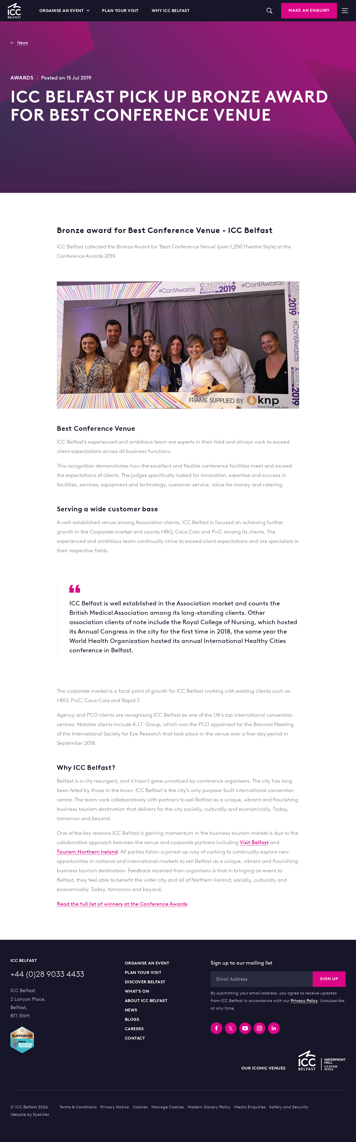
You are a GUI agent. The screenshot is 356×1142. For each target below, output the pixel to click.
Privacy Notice (114, 1106)
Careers (134, 1028)
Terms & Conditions (78, 1106)
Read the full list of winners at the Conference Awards (122, 904)
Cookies (140, 1106)
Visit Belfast (254, 842)
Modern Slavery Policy (209, 1106)
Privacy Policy (304, 1000)
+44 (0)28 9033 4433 (47, 974)
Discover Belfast (145, 981)
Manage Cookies (167, 1106)
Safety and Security (289, 1106)
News (131, 1010)
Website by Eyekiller (29, 1114)
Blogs (132, 1019)
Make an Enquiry (309, 10)
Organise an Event (147, 963)
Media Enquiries (250, 1106)
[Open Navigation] (342, 11)
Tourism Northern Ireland (87, 852)
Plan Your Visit (143, 972)
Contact (135, 1038)
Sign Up (329, 978)
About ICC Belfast (146, 1000)
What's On (137, 991)
